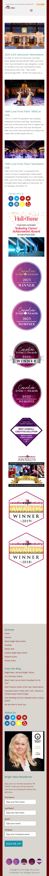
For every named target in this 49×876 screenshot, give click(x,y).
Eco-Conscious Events (14, 676)
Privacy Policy (10, 660)
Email (7, 819)
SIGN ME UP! (13, 843)
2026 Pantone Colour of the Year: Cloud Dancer (24, 687)
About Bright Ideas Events (15, 641)
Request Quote (11, 656)
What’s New (9, 649)
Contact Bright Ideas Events (16, 653)
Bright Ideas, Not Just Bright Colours (19, 672)
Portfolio (8, 645)
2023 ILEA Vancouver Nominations (24, 54)
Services (8, 637)
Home (7, 633)
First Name (10, 797)
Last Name (9, 808)
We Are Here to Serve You (15, 704)
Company (8, 830)
